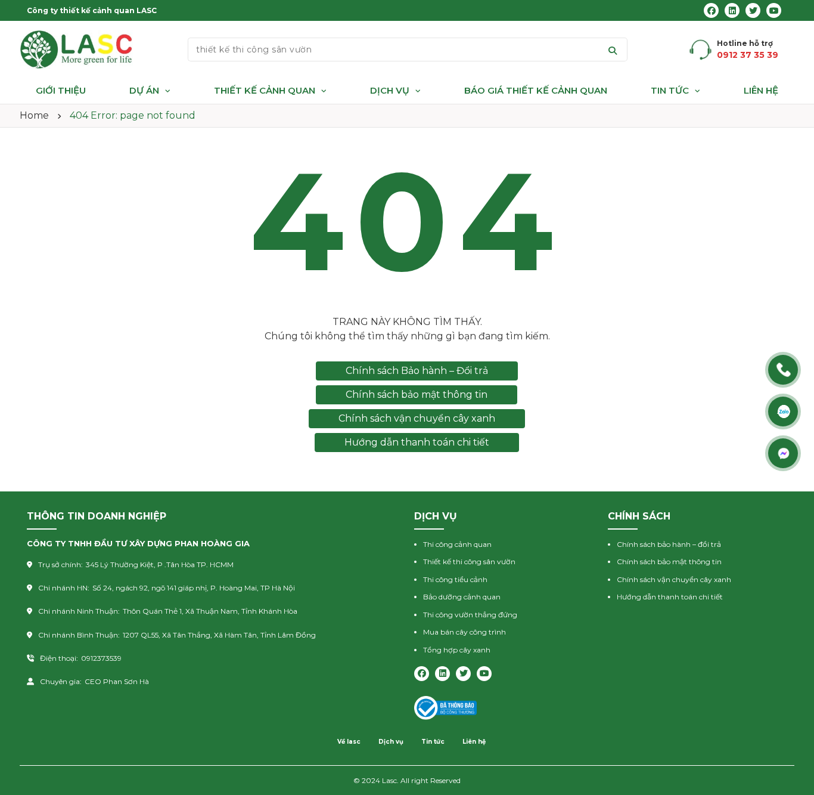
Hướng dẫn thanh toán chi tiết (416, 442)
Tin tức (670, 90)
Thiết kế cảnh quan (264, 90)
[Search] (612, 49)
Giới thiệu (61, 90)
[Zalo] (784, 411)
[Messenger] (784, 453)
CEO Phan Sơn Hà (117, 681)
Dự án (144, 90)
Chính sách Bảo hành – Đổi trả (417, 370)
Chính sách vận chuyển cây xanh (416, 418)
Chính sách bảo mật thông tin (416, 394)
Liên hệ (761, 90)
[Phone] (784, 370)
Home (34, 115)
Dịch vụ (389, 90)
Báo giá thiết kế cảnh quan (535, 90)
